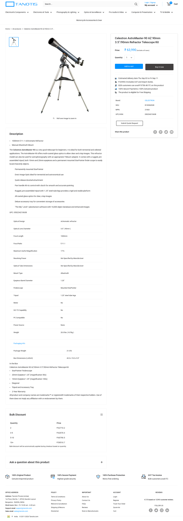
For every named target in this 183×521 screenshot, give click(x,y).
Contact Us (86, 500)
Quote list (116, 507)
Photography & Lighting (66, 12)
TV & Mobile (165, 12)
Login (115, 497)
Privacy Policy (56, 500)
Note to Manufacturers (90, 511)
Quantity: (119, 58)
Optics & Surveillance (92, 12)
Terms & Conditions (58, 497)
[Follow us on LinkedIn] (167, 510)
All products (16, 29)
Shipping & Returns (58, 507)
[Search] (136, 4)
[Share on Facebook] (155, 132)
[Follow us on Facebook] (151, 510)
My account (150, 5)
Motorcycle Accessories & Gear (89, 20)
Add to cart (129, 66)
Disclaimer (55, 511)
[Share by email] (171, 132)
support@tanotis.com (24, 508)
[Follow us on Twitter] (156, 510)
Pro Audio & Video (116, 12)
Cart (114, 511)
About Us (85, 497)
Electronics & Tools (41, 12)
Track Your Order (119, 504)
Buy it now (159, 67)
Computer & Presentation (141, 12)
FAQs (84, 504)
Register (116, 500)
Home (7, 29)
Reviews (85, 507)
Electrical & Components (15, 12)
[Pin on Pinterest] (161, 132)
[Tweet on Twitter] (166, 132)
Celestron (149, 101)
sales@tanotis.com (21, 511)
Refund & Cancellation (59, 504)
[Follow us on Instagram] (162, 510)
